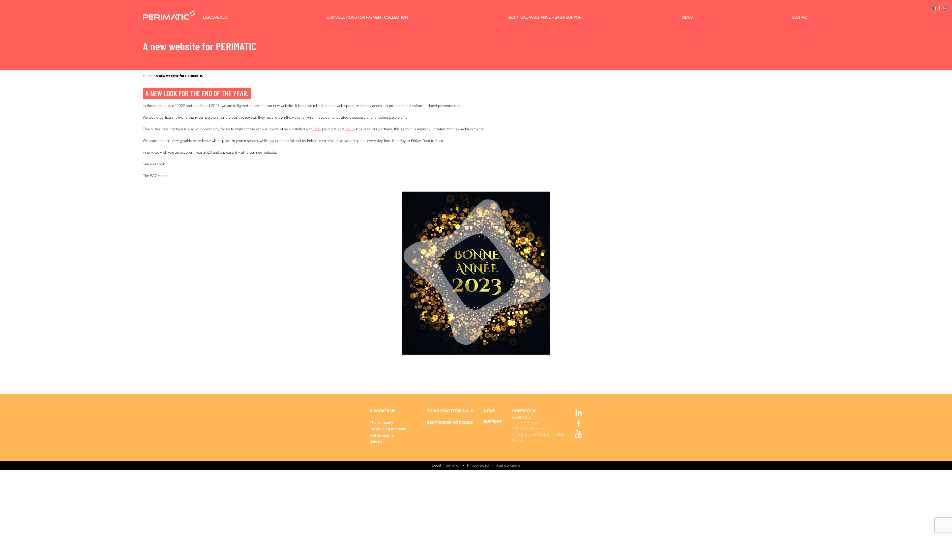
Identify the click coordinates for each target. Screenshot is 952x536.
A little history (382, 435)
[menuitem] (935, 8)
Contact (800, 17)
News (687, 17)
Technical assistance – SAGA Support (545, 17)
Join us (376, 441)
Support (493, 421)
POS (316, 129)
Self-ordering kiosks (450, 422)
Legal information (446, 465)
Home (148, 75)
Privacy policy (478, 465)
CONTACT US (524, 410)
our (271, 140)
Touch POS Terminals (450, 410)
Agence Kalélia (508, 465)
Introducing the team (388, 429)
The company (381, 422)
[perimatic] (169, 15)
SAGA (350, 129)
